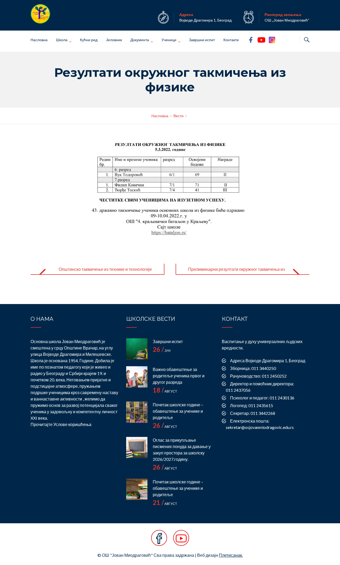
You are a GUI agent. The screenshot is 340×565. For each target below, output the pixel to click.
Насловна (39, 39)
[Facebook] (159, 540)
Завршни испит (202, 39)
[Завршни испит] (136, 349)
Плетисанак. (231, 555)
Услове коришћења (72, 424)
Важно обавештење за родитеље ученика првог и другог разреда (179, 376)
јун (162, 351)
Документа (139, 39)
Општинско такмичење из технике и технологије (105, 269)
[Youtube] (181, 540)
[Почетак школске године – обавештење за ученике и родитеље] (136, 412)
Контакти (231, 39)
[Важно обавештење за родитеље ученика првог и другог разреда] (136, 376)
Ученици (169, 39)
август (165, 391)
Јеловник (114, 39)
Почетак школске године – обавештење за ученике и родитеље (178, 411)
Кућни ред (88, 39)
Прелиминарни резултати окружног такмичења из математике (236, 273)
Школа (61, 39)
